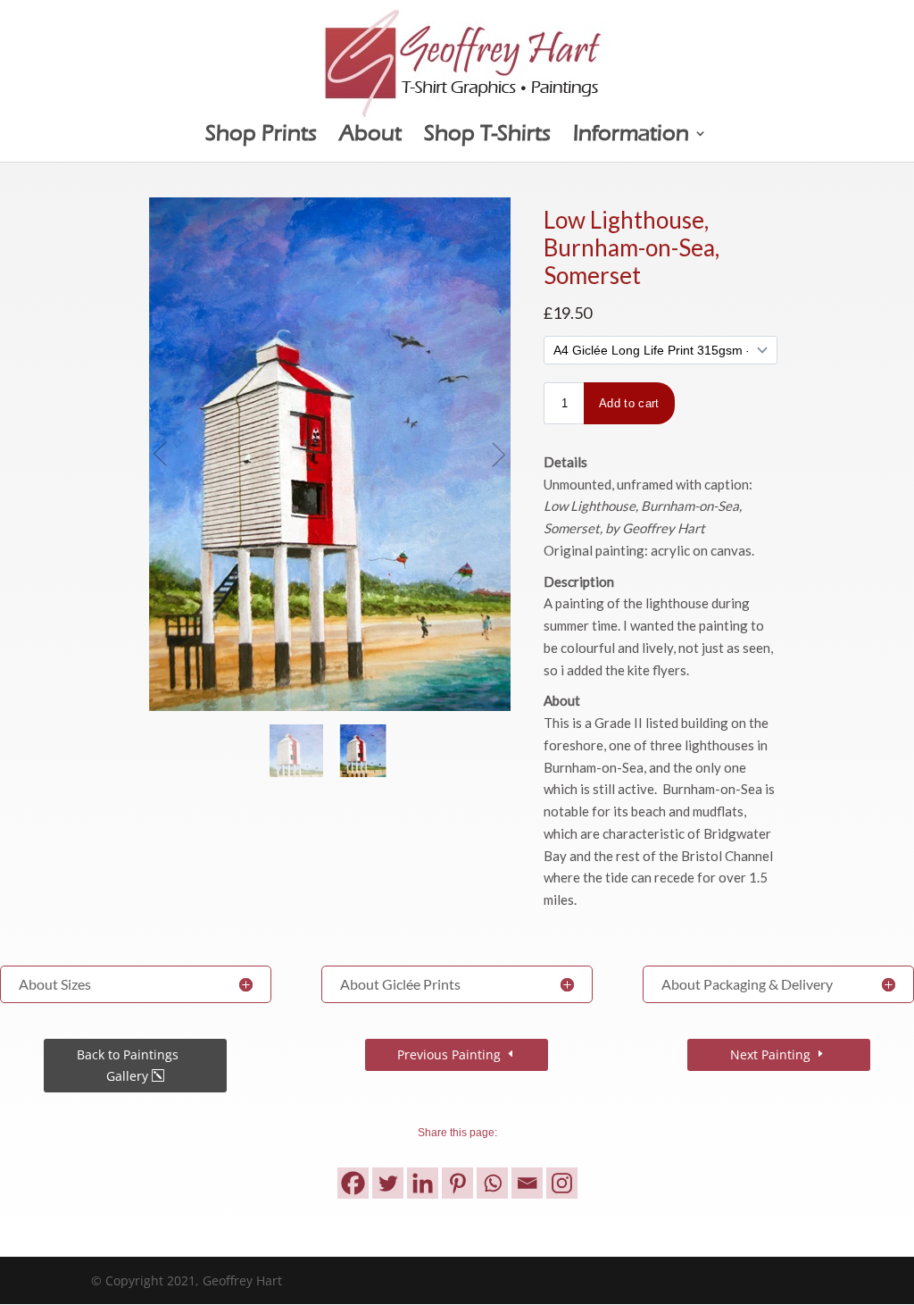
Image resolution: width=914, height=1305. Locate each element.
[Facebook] (353, 1183)
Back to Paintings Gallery (128, 1065)
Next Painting (770, 1054)
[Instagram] (561, 1183)
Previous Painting (449, 1054)
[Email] (527, 1183)
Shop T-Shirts (487, 136)
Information (631, 136)
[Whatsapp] (492, 1183)
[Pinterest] (457, 1183)
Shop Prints (261, 136)
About (370, 136)
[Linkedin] (422, 1183)
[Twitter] (387, 1183)
